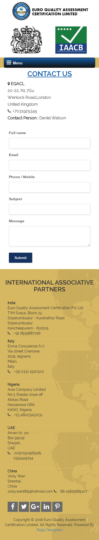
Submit (20, 258)
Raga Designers (50, 530)
